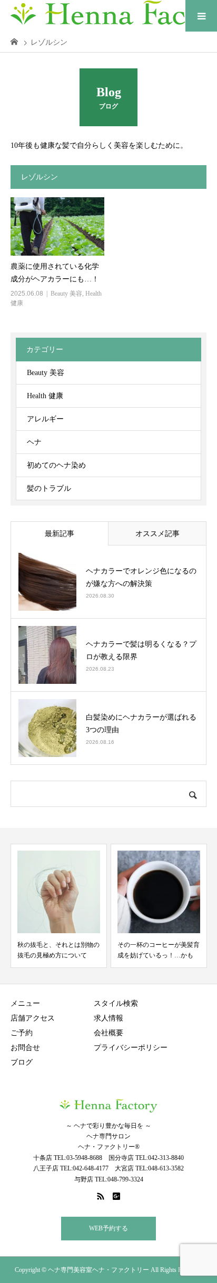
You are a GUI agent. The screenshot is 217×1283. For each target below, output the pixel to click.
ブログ (22, 1062)
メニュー (25, 1003)
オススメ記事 (157, 534)
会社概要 (108, 1033)
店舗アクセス (33, 1018)
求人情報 (108, 1018)
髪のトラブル (49, 488)
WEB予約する (108, 1228)
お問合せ (25, 1048)
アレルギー (45, 419)
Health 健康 (45, 396)
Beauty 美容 (66, 293)
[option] (59, 906)
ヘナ (34, 442)
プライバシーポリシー (130, 1048)
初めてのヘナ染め (56, 465)
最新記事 (59, 534)
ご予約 (22, 1033)
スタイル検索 (116, 1003)
